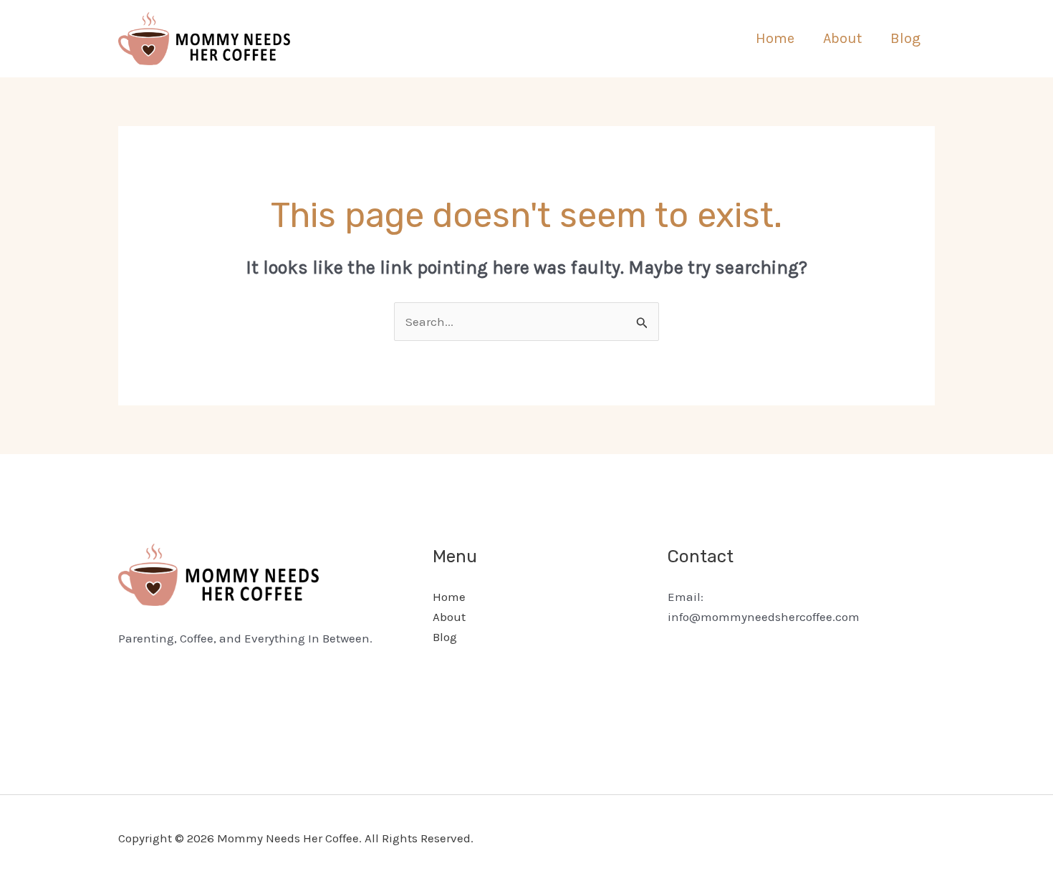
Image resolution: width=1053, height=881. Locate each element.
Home (775, 38)
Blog (905, 38)
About (842, 38)
